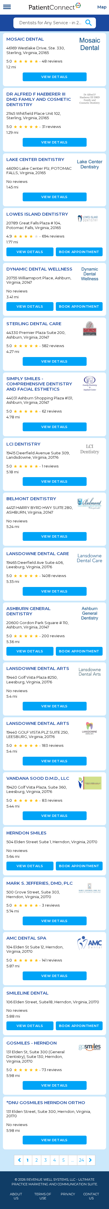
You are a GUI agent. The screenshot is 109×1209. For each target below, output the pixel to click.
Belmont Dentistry (31, 498)
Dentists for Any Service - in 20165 (51, 22)
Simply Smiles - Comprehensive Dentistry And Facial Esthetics (39, 384)
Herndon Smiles (26, 833)
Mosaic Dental (25, 39)
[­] (7, 7)
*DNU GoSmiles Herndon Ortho (45, 1102)
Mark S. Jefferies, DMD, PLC (39, 883)
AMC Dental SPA (26, 938)
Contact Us (91, 1196)
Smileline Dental (27, 993)
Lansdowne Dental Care (37, 553)
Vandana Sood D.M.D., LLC (37, 778)
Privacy (68, 1194)
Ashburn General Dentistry (28, 611)
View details (54, 77)
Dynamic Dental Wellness (39, 269)
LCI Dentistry (23, 444)
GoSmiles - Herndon (31, 1043)
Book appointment (79, 252)
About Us (16, 1196)
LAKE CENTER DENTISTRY (35, 159)
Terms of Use (42, 1196)
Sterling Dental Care (33, 323)
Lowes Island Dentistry (37, 214)
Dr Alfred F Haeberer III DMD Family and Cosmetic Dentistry (38, 99)
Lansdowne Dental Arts (37, 668)
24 (81, 1160)
